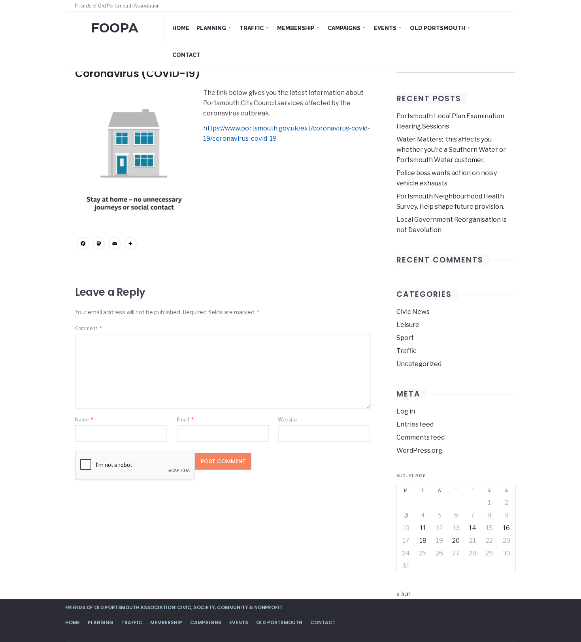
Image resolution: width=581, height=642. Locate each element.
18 (422, 540)
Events (385, 28)
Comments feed (420, 437)
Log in (405, 411)
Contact (186, 55)
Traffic (252, 28)
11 (423, 528)
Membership (295, 28)
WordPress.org (419, 450)
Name (84, 420)
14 (472, 528)
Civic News (413, 311)
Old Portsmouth (437, 28)
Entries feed (415, 424)
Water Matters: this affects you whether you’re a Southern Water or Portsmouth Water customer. (451, 150)
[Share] (130, 244)
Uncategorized (418, 364)
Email (185, 420)
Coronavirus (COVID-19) (137, 73)
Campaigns (344, 28)
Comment (88, 328)
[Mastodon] (99, 244)
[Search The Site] (504, 5)
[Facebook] (489, 5)
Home (180, 28)
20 (456, 540)
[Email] (115, 244)
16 (506, 528)
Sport (405, 338)
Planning (211, 28)
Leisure (407, 325)
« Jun (403, 594)
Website (287, 420)
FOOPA (114, 28)
